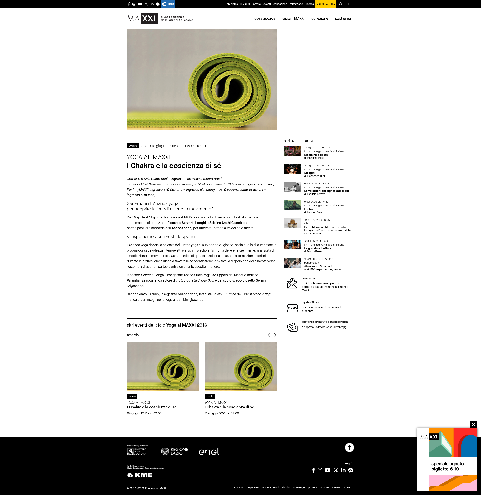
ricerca (310, 4)
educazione (280, 4)
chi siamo (232, 4)
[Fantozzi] (293, 205)
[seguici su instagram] (134, 4)
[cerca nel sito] (341, 4)
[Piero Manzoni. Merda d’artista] (293, 223)
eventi (267, 4)
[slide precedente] (269, 335)
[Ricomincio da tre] (293, 151)
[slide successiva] (275, 335)
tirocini (286, 487)
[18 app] (168, 4)
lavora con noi (270, 487)
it (348, 4)
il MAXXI (245, 4)
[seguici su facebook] (129, 4)
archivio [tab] (133, 335)
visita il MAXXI (293, 18)
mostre (257, 4)
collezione (319, 18)
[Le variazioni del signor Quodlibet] (293, 187)
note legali (299, 487)
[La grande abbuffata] (293, 244)
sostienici (343, 18)
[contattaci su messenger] (157, 4)
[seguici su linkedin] (152, 4)
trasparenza (252, 487)
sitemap (336, 487)
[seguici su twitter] (146, 4)
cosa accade (264, 18)
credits (348, 487)
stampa (238, 487)
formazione (296, 4)
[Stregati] (293, 169)
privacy (312, 487)
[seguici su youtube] (140, 4)
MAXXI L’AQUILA (325, 4)
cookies (324, 487)
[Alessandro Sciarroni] (293, 262)
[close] (473, 424)
